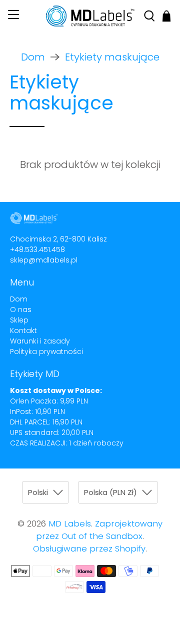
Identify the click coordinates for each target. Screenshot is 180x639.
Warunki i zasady (40, 341)
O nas (21, 309)
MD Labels (69, 524)
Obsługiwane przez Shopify (89, 548)
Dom (33, 57)
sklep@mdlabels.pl (44, 260)
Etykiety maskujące (112, 57)
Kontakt (23, 331)
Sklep (19, 320)
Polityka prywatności (46, 351)
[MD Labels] (90, 15)
